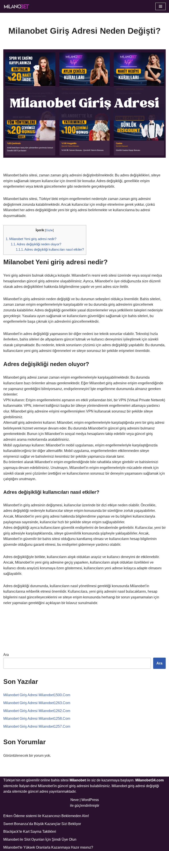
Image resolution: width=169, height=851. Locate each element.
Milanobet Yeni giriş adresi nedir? (31, 239)
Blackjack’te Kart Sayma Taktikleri (29, 831)
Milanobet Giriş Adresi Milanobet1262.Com (36, 711)
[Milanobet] (16, 6)
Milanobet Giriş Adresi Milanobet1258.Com (36, 718)
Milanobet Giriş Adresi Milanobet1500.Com (36, 695)
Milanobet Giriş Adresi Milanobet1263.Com (36, 703)
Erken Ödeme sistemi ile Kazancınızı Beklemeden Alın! (46, 816)
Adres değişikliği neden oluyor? (36, 244)
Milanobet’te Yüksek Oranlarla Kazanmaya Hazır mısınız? (48, 847)
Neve (74, 800)
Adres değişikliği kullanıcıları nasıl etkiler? (50, 249)
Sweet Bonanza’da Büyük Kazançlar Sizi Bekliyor (42, 824)
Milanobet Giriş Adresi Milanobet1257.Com (36, 726)
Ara (6, 655)
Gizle (49, 230)
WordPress (90, 800)
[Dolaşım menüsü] (160, 6)
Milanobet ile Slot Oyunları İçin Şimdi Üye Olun (39, 839)
